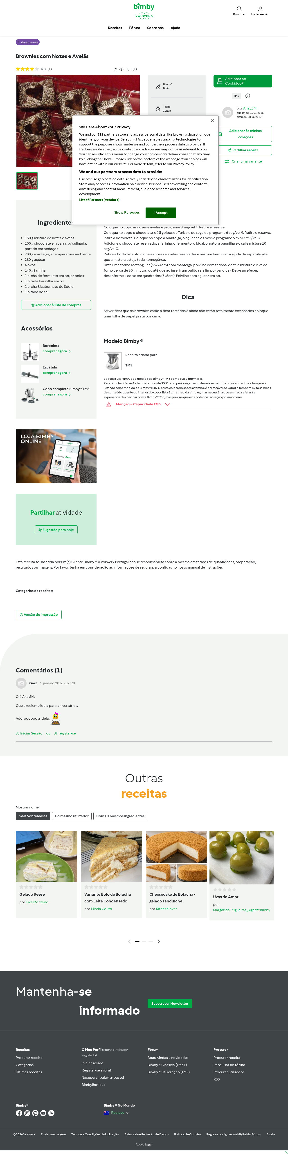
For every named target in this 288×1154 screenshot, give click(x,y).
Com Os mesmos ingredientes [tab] (120, 816)
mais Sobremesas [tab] (33, 816)
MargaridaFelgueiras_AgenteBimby (241, 910)
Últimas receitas (29, 1072)
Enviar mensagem (53, 1134)
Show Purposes (127, 212)
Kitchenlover (166, 909)
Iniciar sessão (93, 1063)
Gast (33, 683)
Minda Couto (101, 909)
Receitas (23, 1049)
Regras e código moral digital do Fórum (233, 1134)
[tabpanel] (144, 888)
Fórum (153, 1049)
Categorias (25, 1065)
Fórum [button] (134, 28)
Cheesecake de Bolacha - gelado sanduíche (172, 898)
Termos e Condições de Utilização (95, 1134)
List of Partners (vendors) (99, 200)
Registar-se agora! (96, 1070)
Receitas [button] (115, 28)
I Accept (161, 213)
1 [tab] (137, 941)
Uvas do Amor (225, 896)
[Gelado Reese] (46, 856)
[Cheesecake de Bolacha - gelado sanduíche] (176, 856)
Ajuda (271, 1134)
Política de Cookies (187, 1134)
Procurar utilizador (229, 1072)
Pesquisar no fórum (229, 1065)
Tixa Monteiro (37, 902)
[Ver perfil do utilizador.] (227, 112)
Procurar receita (29, 1058)
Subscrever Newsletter (169, 1003)
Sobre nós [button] (155, 28)
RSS (217, 1079)
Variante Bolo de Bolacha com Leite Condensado (107, 898)
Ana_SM (249, 108)
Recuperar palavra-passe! (103, 1077)
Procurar (221, 1049)
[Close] (212, 121)
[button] (239, 11)
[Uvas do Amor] (241, 857)
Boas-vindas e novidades (168, 1058)
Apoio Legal (144, 1144)
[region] (145, 170)
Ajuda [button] (175, 28)
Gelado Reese (32, 894)
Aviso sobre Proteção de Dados (146, 1134)
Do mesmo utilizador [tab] (72, 816)
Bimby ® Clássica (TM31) (167, 1065)
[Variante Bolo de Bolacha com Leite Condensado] (111, 856)
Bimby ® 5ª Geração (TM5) (169, 1072)
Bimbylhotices (93, 1085)
